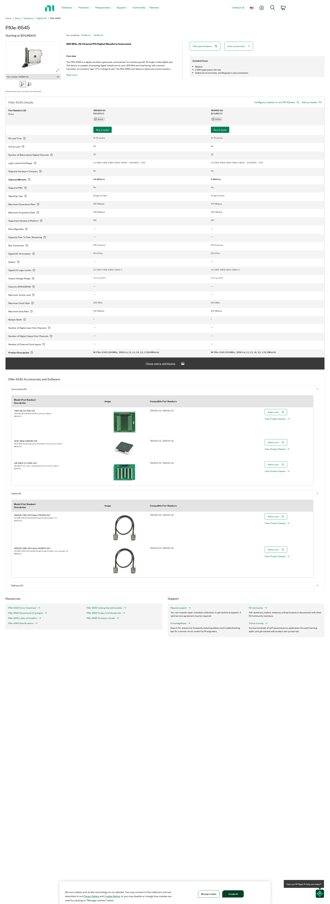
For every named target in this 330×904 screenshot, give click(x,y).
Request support (178, 607)
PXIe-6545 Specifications (21, 623)
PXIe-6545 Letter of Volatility (22, 618)
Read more (71, 74)
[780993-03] (23, 84)
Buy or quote (102, 129)
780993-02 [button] (98, 35)
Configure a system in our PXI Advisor (274, 102)
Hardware (28, 18)
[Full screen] (57, 70)
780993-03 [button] (86, 35)
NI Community (256, 607)
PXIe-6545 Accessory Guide (101, 618)
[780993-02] (30, 84)
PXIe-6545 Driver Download (22, 607)
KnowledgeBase (178, 623)
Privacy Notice (91, 896)
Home (9, 18)
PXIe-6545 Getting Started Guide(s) (104, 607)
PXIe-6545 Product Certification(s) (104, 612)
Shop (17, 18)
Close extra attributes (160, 363)
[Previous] (17, 84)
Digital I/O (42, 18)
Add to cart (273, 412)
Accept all (233, 893)
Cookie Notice (112, 896)
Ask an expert (309, 102)
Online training (256, 623)
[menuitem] (68, 8)
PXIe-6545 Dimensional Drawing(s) (25, 612)
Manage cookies (208, 893)
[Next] (49, 84)
